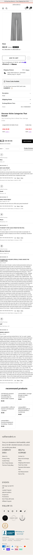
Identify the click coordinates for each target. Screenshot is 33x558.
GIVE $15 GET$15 (6, 492)
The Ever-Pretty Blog (7, 465)
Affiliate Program (6, 501)
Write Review (27, 141)
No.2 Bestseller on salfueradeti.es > (11, 49)
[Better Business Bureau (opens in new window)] (13, 533)
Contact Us (21, 456)
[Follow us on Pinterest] (17, 511)
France (27, 539)
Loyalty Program (6, 490)
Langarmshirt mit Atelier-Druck (10, 125)
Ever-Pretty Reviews (7, 463)
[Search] (6, 8)
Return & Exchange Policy (23, 459)
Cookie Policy (5, 461)
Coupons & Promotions (5, 495)
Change (27, 70)
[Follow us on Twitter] (8, 511)
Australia (10, 540)
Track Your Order (22, 465)
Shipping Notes (7, 99)
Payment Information (24, 467)
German (4, 540)
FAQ (19, 469)
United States (11, 539)
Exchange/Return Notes (8, 103)
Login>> (7, 131)
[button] (28, 58)
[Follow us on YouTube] (21, 511)
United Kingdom (20, 539)
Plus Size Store (17, 540)
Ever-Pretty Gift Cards (8, 499)
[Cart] (30, 8)
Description (5, 93)
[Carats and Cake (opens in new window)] (14, 518)
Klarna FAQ (21, 474)
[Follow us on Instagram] (12, 511)
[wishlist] (26, 8)
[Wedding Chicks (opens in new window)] (5, 518)
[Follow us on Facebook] (4, 511)
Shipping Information (24, 463)
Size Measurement (23, 472)
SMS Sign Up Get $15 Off (8, 487)
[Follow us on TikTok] (25, 511)
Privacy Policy (6, 458)
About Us (4, 456)
